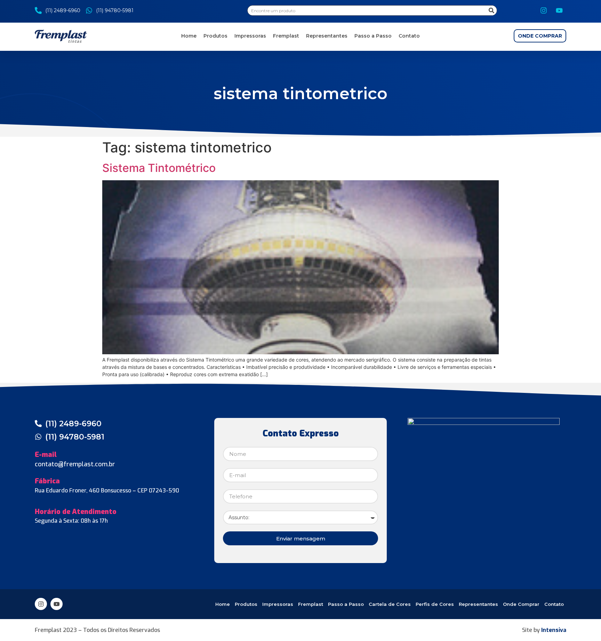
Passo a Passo (373, 36)
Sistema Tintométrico (159, 168)
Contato (409, 36)
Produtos (215, 36)
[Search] (491, 10)
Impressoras (250, 36)
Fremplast (286, 36)
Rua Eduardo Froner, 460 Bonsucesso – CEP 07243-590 (107, 490)
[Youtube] (559, 10)
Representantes (326, 36)
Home (189, 36)
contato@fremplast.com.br (75, 464)
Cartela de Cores (390, 604)
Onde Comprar (521, 604)
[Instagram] (544, 10)
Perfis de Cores (435, 604)
